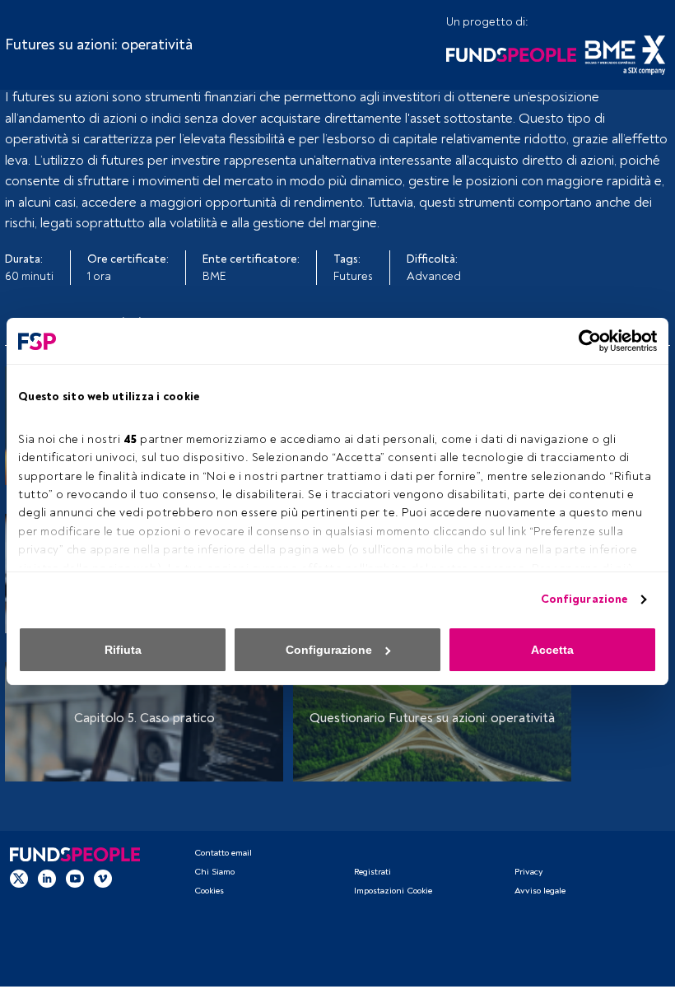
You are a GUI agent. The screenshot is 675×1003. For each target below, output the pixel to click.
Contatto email (223, 852)
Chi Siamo (214, 871)
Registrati (372, 871)
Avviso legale (540, 890)
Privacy (528, 871)
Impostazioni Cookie (393, 890)
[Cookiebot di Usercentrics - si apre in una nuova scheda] (585, 340)
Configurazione (584, 599)
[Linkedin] (47, 879)
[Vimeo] (103, 879)
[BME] (625, 53)
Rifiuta (123, 649)
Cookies (209, 890)
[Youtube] (75, 879)
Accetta (552, 649)
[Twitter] (19, 879)
